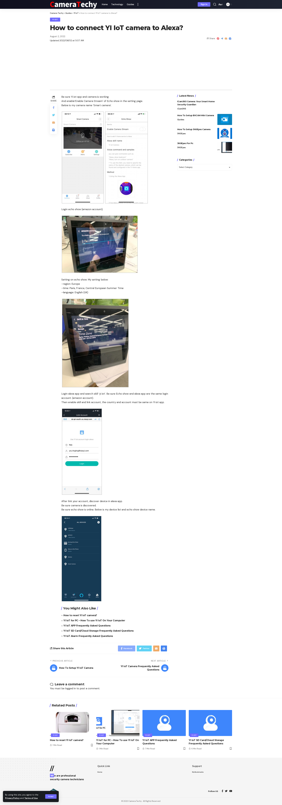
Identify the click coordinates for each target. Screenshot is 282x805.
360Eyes (181, 133)
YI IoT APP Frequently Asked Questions (87, 625)
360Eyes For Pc (185, 143)
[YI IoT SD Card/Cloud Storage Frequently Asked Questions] (210, 723)
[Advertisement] (141, 67)
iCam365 (181, 108)
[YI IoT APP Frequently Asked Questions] (164, 723)
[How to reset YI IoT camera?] (71, 723)
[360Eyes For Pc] (224, 147)
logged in (70, 688)
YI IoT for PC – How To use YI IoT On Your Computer (94, 620)
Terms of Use (31, 798)
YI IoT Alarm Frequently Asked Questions (88, 636)
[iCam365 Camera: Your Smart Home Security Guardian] (224, 105)
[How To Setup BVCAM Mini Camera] (224, 119)
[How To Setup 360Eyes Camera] (224, 133)
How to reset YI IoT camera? (80, 615)
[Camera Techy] (73, 4)
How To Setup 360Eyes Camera (193, 129)
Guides (180, 119)
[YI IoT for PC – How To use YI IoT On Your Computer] (118, 723)
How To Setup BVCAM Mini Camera (195, 115)
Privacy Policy (12, 798)
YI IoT (55, 20)
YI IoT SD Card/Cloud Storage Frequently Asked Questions (98, 630)
